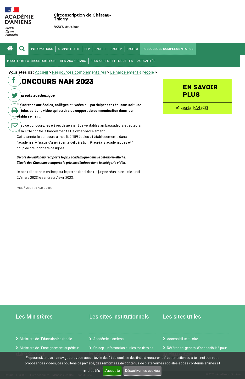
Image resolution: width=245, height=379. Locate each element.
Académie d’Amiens (108, 339)
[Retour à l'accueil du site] (11, 49)
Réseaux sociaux (73, 61)
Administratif (69, 49)
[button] (23, 49)
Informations (42, 49)
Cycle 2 (116, 49)
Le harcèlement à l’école (132, 72)
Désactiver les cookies (142, 371)
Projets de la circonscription (31, 61)
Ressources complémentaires (168, 49)
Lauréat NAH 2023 (194, 107)
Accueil (41, 72)
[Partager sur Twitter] (15, 96)
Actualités (146, 61)
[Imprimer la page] (15, 112)
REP (87, 49)
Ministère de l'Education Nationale (46, 339)
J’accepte (112, 371)
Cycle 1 (100, 49)
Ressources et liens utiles (112, 61)
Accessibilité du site (182, 339)
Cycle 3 (132, 49)
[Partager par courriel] (11, 122)
